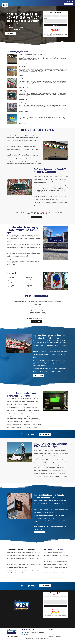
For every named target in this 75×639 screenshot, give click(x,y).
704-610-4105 (44, 212)
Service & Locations (22, 594)
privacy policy (60, 35)
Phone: (61, 14)
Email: (53, 14)
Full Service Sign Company (24, 549)
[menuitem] (14, 4)
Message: (45, 18)
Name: (45, 14)
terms (64, 35)
